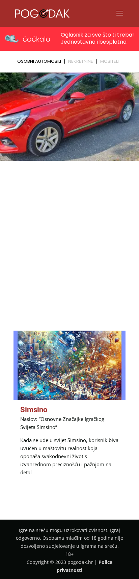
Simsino (33, 409)
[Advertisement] (69, 235)
